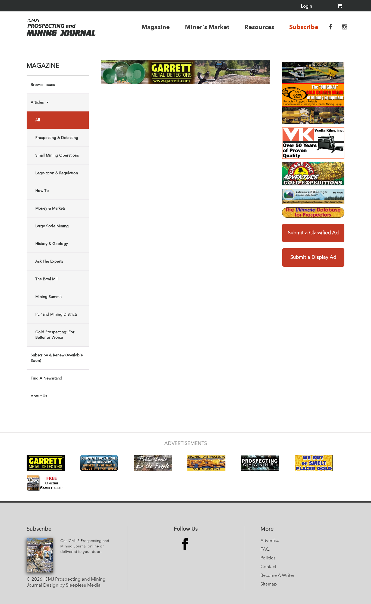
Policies (267, 558)
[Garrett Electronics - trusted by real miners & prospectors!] (185, 72)
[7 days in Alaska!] (313, 173)
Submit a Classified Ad (313, 233)
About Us (39, 396)
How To (42, 191)
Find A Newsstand (46, 378)
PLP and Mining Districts (56, 314)
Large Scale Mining (52, 226)
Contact (268, 567)
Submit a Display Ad (313, 257)
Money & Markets (50, 208)
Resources (259, 26)
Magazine (156, 26)
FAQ (264, 549)
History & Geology (51, 244)
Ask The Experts (49, 261)
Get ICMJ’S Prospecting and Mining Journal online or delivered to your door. (84, 546)
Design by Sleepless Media (71, 585)
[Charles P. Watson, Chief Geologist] (313, 196)
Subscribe (303, 26)
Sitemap (268, 584)
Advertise (269, 541)
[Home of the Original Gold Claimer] (313, 93)
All (37, 120)
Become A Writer (277, 576)
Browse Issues (43, 85)
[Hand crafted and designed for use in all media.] (313, 143)
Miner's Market (207, 26)
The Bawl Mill (47, 279)
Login (306, 6)
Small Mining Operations (57, 155)
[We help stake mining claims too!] (313, 212)
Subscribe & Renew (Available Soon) (57, 358)
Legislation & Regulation (56, 173)
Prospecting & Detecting (56, 138)
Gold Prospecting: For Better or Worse (54, 335)
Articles (37, 102)
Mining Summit (48, 297)
